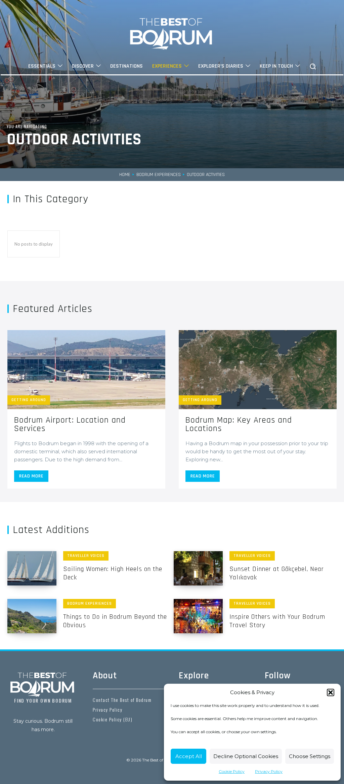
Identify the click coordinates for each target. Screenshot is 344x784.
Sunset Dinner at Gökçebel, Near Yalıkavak (276, 573)
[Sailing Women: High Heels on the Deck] (31, 568)
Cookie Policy (232, 771)
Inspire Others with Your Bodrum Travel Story (277, 621)
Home (124, 175)
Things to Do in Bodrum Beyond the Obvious (115, 621)
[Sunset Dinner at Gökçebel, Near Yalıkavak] (198, 568)
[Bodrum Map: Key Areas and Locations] (258, 369)
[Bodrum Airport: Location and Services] (86, 369)
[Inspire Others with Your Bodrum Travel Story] (198, 616)
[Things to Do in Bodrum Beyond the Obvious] (31, 616)
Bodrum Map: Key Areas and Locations (238, 424)
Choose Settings (309, 756)
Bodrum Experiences (158, 175)
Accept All (188, 756)
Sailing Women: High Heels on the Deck (112, 573)
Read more (31, 476)
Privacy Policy (269, 771)
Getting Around (28, 399)
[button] (330, 692)
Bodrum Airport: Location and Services (70, 424)
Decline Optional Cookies (245, 756)
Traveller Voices (85, 555)
